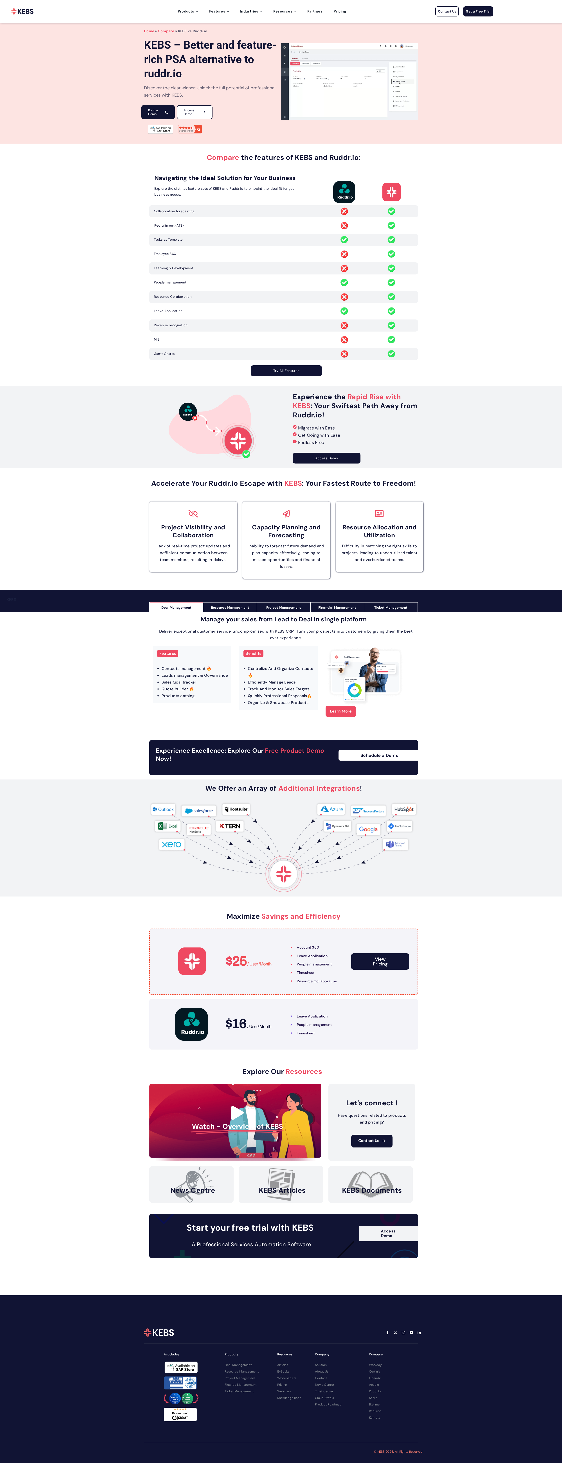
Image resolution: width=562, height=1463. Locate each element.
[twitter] (395, 1332)
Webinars (284, 1391)
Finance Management (240, 1385)
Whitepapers (286, 1378)
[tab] (176, 607)
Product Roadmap (328, 1404)
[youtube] (411, 1332)
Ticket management (239, 1391)
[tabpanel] (283, 668)
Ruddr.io (375, 1391)
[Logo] (22, 11)
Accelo (374, 1385)
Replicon (375, 1411)
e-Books (283, 1371)
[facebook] (387, 1332)
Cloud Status (324, 1398)
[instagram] (403, 1332)
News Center (324, 1385)
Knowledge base (289, 1398)
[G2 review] (190, 125)
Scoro (373, 1398)
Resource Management (242, 1371)
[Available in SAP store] (160, 126)
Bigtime (374, 1404)
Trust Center (324, 1391)
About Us (321, 1371)
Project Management (240, 1378)
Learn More (341, 711)
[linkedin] (419, 1332)
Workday (375, 1365)
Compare (166, 31)
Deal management (238, 1365)
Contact (321, 1378)
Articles (282, 1365)
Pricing (282, 1385)
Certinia (374, 1371)
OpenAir (375, 1378)
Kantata (374, 1418)
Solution (321, 1365)
